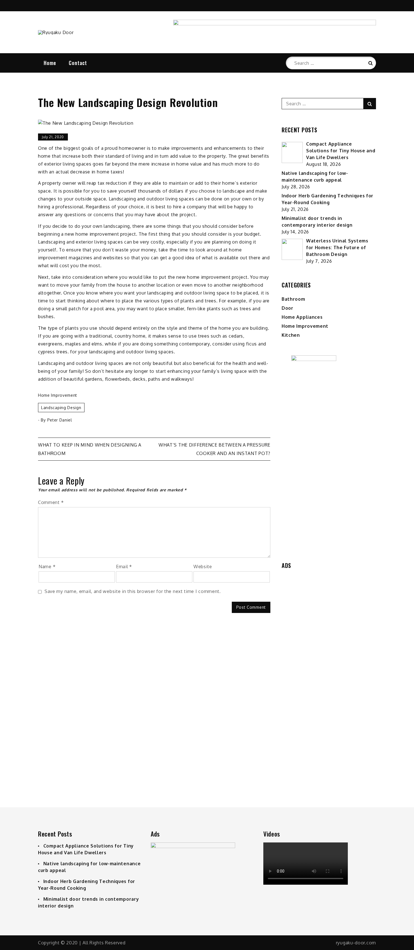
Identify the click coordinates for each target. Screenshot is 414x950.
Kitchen (291, 335)
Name (47, 566)
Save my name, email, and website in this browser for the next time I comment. (132, 591)
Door (287, 308)
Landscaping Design (61, 407)
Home (50, 62)
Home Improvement (57, 395)
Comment (51, 502)
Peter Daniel (59, 420)
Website (202, 566)
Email (124, 566)
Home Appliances (302, 317)
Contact (78, 62)
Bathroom (293, 299)
